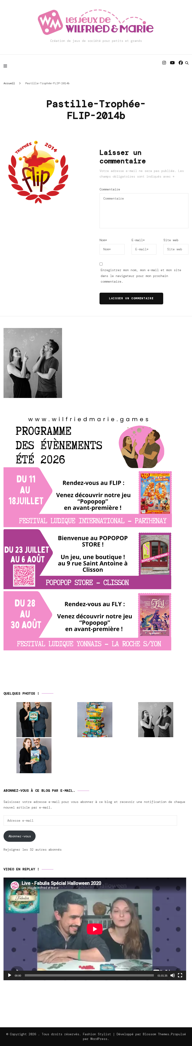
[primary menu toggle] (6, 66)
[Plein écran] (180, 975)
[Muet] (172, 975)
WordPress (98, 1039)
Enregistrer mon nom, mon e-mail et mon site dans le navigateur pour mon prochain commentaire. (141, 276)
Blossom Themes (156, 1034)
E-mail (138, 240)
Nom (103, 240)
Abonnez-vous (19, 836)
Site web (170, 240)
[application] (95, 929)
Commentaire (110, 189)
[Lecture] (9, 975)
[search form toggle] (186, 63)
